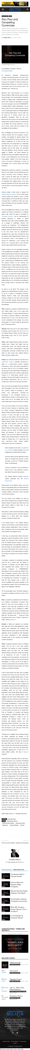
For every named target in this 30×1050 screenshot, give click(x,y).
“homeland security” (7, 216)
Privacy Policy (23, 1041)
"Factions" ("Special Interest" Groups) (18, 991)
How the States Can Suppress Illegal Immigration (17, 884)
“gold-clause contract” (8, 362)
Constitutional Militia (7, 71)
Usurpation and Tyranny (15, 964)
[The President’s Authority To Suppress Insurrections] (6, 901)
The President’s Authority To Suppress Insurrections (19, 900)
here (23, 862)
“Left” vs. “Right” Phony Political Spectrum (17, 988)
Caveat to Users (6, 1041)
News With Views (12, 819)
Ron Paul (22, 825)
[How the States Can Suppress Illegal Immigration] (6, 884)
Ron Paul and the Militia (8, 843)
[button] (3, 9)
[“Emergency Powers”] (5, 998)
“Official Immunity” (15, 962)
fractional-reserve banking (8, 823)
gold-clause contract (20, 823)
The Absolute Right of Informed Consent (17, 875)
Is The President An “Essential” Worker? (17, 917)
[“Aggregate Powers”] (5, 981)
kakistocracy (5, 825)
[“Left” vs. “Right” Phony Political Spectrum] (5, 990)
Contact (15, 1043)
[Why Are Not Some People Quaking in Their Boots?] (6, 893)
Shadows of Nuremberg (21, 843)
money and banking (14, 825)
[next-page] (5, 924)
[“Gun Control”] (5, 973)
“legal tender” (22, 331)
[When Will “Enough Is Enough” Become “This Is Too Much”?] (6, 909)
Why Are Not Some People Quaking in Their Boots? (19, 892)
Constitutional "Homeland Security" (13, 929)
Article (15, 13)
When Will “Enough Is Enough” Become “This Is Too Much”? (19, 909)
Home (3, 13)
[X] (12, 1033)
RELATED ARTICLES (7, 869)
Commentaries (9, 13)
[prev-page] (3, 924)
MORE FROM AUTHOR (18, 869)
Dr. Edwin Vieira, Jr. (7, 37)
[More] (20, 41)
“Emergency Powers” (16, 996)
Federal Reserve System (9, 194)
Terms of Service (15, 1041)
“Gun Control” (14, 971)
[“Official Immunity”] (5, 965)
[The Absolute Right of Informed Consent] (6, 876)
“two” (27, 749)
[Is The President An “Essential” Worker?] (6, 917)
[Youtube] (17, 1033)
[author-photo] (15, 857)
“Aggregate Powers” (16, 979)
